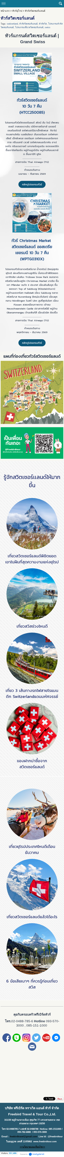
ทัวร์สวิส (43, 23)
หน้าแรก (5, 10)
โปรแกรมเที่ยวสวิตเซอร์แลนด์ (29, 27)
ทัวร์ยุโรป (17, 10)
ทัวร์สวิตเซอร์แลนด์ (28, 23)
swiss (47, 27)
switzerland (12, 23)
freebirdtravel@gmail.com (23, 1136)
